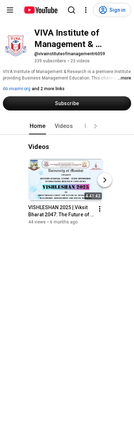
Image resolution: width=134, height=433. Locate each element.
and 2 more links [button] (48, 88)
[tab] (37, 126)
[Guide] (10, 10)
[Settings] (85, 10)
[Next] (105, 180)
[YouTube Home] (41, 10)
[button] (95, 126)
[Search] (71, 10)
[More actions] (100, 209)
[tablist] (67, 126)
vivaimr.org (19, 88)
